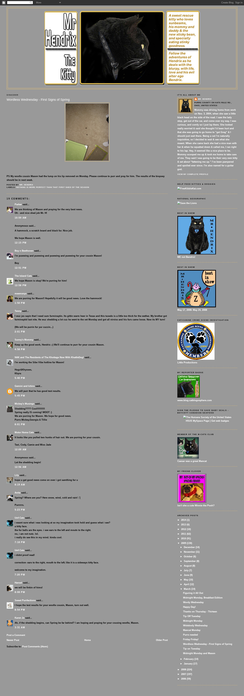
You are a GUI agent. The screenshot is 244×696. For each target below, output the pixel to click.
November (190, 552)
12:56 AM (20, 467)
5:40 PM (20, 378)
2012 (184, 529)
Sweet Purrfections (25, 600)
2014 (184, 520)
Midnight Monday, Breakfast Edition (203, 597)
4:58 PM (20, 349)
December (190, 547)
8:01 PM (20, 424)
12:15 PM (20, 242)
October (188, 556)
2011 (184, 534)
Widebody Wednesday (195, 625)
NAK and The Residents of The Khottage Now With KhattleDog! (49, 357)
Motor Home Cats (24, 432)
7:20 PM (20, 574)
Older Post (162, 640)
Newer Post (13, 640)
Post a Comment (16, 635)
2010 (184, 538)
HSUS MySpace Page (197, 420)
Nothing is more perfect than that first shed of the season (52, 187)
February (189, 659)
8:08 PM (20, 592)
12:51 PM (20, 268)
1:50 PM (20, 303)
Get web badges (220, 420)
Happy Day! (189, 607)
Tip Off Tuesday (191, 616)
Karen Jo (19, 617)
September (190, 561)
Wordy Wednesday (193, 602)
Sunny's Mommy (24, 339)
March (187, 589)
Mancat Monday (191, 630)
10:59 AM (20, 217)
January (188, 663)
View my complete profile (192, 174)
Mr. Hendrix (205, 99)
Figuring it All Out (193, 593)
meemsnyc (21, 293)
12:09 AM (20, 449)
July (186, 570)
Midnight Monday (192, 621)
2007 (184, 674)
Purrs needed (190, 634)
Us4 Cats (19, 517)
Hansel (18, 582)
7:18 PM (20, 542)
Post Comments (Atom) (35, 646)
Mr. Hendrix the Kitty (122, 14)
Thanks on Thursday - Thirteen (200, 611)
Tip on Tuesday (191, 648)
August (188, 565)
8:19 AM (20, 484)
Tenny (18, 311)
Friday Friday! (190, 639)
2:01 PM (20, 331)
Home (87, 640)
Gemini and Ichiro (25, 386)
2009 (184, 543)
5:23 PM (20, 509)
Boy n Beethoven (24, 250)
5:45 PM (20, 395)
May (186, 579)
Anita (17, 492)
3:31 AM (20, 627)
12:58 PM (20, 285)
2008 (184, 669)
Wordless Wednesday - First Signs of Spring (207, 644)
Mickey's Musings (24, 403)
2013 (184, 524)
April (187, 584)
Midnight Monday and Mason (199, 653)
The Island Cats (23, 276)
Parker (18, 204)
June (187, 575)
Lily (17, 475)
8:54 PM (20, 609)
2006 (184, 678)
